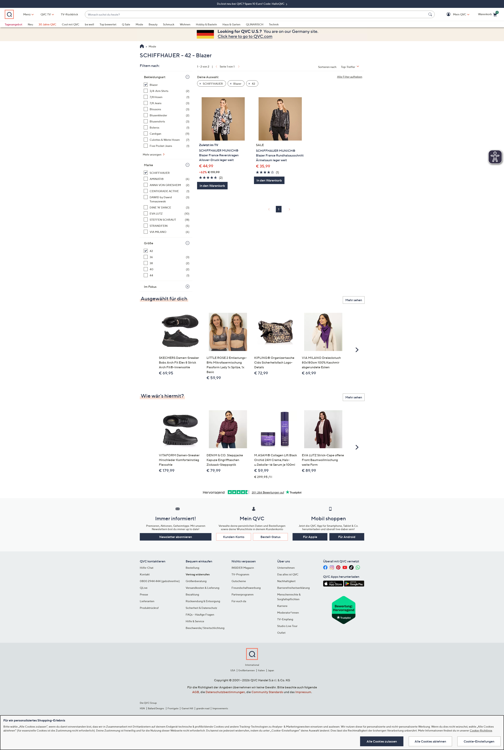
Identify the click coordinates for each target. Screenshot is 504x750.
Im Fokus (150, 287)
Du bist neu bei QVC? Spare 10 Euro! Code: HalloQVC (251, 3)
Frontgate (173, 708)
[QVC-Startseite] (142, 46)
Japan (271, 670)
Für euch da (239, 601)
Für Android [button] (346, 537)
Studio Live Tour (287, 626)
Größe (148, 243)
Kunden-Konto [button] (233, 537)
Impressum (303, 692)
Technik (274, 24)
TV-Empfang (285, 619)
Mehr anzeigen (152, 154)
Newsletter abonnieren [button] (175, 537)
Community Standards (267, 692)
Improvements (220, 708)
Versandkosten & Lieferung (202, 587)
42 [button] (253, 83)
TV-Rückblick (69, 14)
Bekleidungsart (154, 77)
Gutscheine (239, 581)
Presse (144, 594)
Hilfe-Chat (146, 567)
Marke (148, 165)
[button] (454, 14)
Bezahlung (192, 594)
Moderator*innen (288, 612)
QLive (143, 587)
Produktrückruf (149, 607)
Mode (139, 24)
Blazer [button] (237, 83)
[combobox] (256, 14)
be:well (89, 24)
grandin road (202, 708)
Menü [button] (27, 14)
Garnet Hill (187, 708)
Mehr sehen (353, 300)
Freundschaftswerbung (246, 587)
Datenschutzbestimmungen (225, 692)
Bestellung (192, 567)
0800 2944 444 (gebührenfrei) (160, 581)
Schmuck (168, 24)
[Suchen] (431, 14)
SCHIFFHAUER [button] (212, 83)
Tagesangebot (13, 24)
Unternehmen (286, 567)
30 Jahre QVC (47, 24)
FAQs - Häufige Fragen (200, 614)
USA (232, 670)
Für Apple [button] (310, 537)
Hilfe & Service (195, 621)
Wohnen (185, 24)
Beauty (153, 24)
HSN (142, 708)
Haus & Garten (231, 24)
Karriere (282, 605)
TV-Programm (240, 574)
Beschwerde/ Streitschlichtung (205, 628)
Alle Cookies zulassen (382, 741)
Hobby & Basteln (206, 24)
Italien (261, 670)
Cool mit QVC (70, 24)
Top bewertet (108, 24)
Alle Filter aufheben (349, 76)
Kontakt (145, 574)
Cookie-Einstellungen (479, 741)
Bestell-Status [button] (270, 537)
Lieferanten (147, 601)
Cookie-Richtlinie (481, 730)
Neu (30, 24)
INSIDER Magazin (243, 567)
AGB (195, 692)
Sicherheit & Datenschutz (201, 607)
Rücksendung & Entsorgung (203, 601)
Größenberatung (196, 581)
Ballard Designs (156, 708)
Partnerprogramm (243, 594)
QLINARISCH (254, 24)
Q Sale (126, 24)
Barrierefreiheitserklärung (293, 587)
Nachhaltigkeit (286, 581)
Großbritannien (246, 670)
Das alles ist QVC (287, 574)
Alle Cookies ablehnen (430, 741)
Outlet (281, 632)
